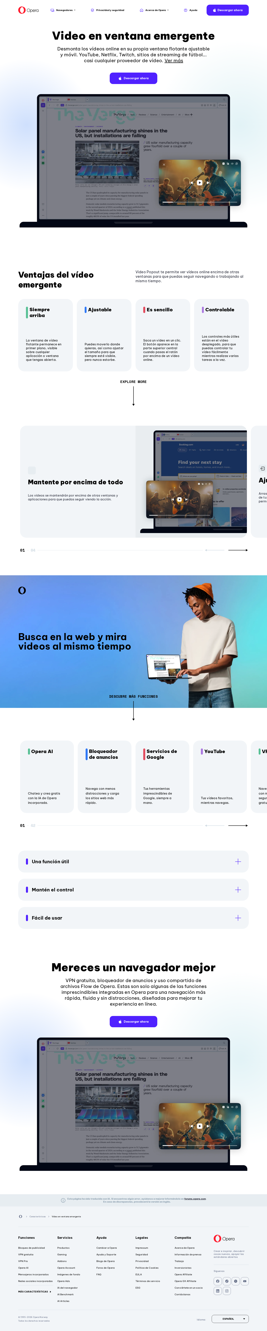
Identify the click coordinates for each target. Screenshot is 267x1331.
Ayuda (101, 1238)
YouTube (214, 751)
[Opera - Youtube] (245, 1281)
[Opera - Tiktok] (227, 1281)
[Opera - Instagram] (227, 1291)
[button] (228, 10)
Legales (142, 1238)
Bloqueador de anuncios (103, 754)
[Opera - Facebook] (218, 1281)
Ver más (174, 60)
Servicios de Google (162, 754)
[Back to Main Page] (28, 10)
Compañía (183, 1238)
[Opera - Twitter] (236, 1281)
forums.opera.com (195, 1198)
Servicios (64, 1238)
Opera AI (42, 751)
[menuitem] (62, 10)
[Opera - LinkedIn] (218, 1291)
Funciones (26, 1238)
